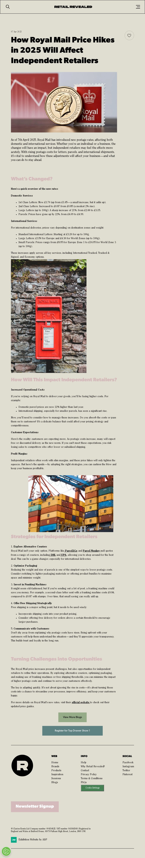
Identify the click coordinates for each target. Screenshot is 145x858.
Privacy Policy (89, 774)
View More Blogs (72, 717)
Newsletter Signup (35, 806)
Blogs (54, 782)
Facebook (128, 762)
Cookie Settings (92, 788)
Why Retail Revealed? (93, 766)
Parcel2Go (70, 551)
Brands (55, 766)
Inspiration (57, 774)
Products (56, 770)
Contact (85, 770)
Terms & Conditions (92, 778)
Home (54, 762)
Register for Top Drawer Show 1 (72, 730)
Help (83, 762)
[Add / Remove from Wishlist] (129, 35)
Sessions (56, 778)
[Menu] (138, 7)
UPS (63, 555)
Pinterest (128, 774)
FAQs (84, 782)
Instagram (128, 766)
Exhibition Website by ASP (33, 839)
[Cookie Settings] (6, 851)
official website (80, 702)
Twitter (126, 770)
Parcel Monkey (91, 551)
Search (8, 7)
